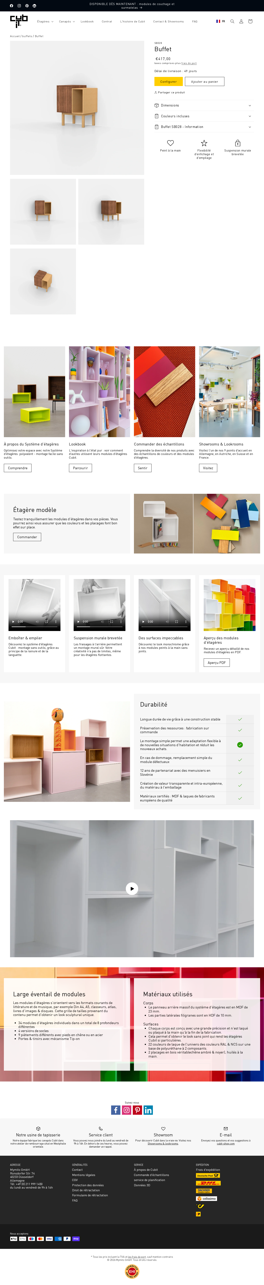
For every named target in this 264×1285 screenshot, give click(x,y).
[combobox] (221, 21)
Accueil (15, 36)
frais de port (189, 62)
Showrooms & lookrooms (163, 1143)
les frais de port (137, 1256)
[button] (44, 21)
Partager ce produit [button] (171, 92)
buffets (27, 36)
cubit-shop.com (226, 1143)
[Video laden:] (132, 888)
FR (223, 21)
